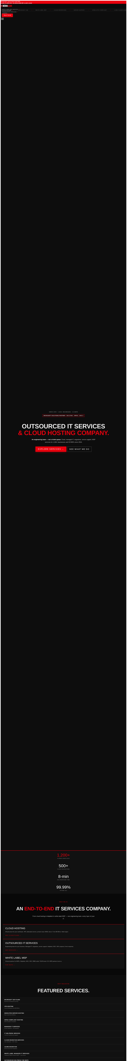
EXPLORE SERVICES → (51, 449)
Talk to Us (7, 15)
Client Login (28, 3)
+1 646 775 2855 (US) (6, 3)
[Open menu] (2, 19)
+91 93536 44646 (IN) (18, 3)
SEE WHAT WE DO (79, 449)
